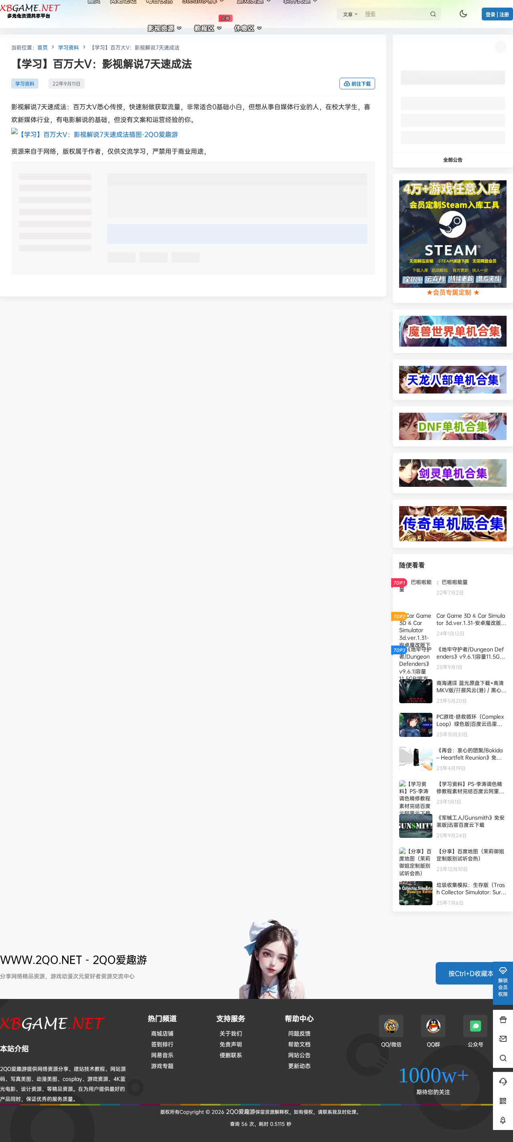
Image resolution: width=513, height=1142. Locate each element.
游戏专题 (162, 1065)
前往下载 (361, 84)
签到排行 (162, 1044)
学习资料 (68, 47)
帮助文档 (299, 1044)
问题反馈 (299, 1033)
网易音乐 (162, 1055)
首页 (42, 47)
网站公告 (299, 1055)
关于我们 (231, 1033)
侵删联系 (231, 1055)
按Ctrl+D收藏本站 (474, 973)
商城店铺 (162, 1033)
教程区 (212, 24)
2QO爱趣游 (239, 1111)
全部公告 (453, 159)
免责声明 (231, 1044)
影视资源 (161, 28)
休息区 (244, 28)
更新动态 (299, 1065)
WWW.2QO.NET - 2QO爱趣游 (73, 959)
